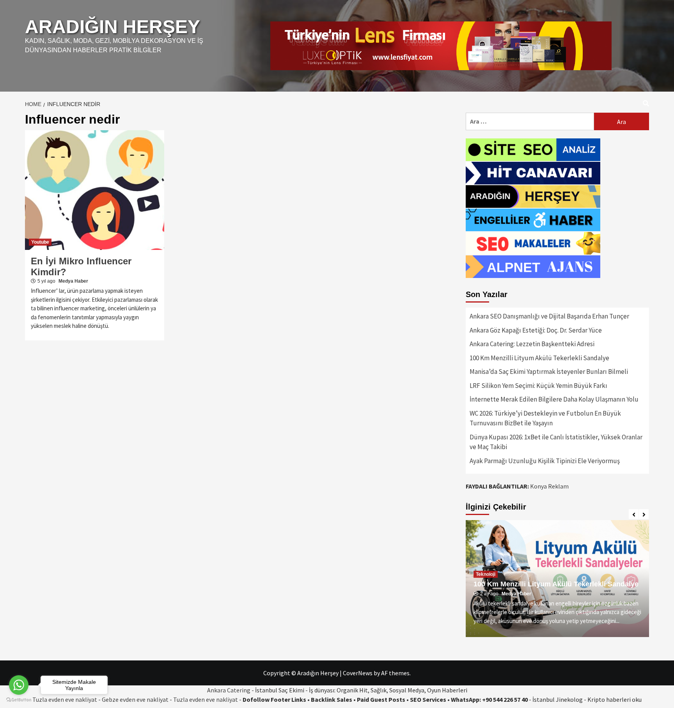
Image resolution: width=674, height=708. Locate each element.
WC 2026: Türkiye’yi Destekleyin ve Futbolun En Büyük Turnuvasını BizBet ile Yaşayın (545, 418)
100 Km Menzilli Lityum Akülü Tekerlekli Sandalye (539, 358)
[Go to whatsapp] (18, 685)
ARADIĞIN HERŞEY (112, 26)
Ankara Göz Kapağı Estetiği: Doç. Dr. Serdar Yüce (536, 330)
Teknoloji (485, 574)
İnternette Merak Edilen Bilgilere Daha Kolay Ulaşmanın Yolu (554, 399)
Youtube (40, 242)
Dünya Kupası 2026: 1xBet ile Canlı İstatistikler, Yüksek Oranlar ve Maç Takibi (556, 442)
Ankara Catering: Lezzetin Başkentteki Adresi (532, 344)
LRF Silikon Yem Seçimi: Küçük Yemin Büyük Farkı (538, 385)
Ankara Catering (228, 690)
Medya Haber (73, 281)
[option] (557, 578)
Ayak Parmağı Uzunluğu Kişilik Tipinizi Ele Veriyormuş (545, 461)
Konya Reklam (549, 486)
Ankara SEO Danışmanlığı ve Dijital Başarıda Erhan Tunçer (549, 316)
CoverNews (357, 673)
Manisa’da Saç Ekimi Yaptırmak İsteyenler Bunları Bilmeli (549, 371)
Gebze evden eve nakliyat (135, 699)
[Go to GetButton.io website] (18, 700)
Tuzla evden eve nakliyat (205, 699)
